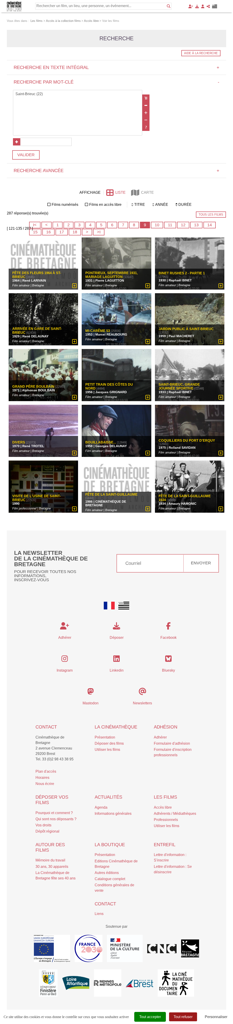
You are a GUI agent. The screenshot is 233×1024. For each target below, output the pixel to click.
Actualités (108, 797)
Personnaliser (216, 1017)
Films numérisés (65, 204)
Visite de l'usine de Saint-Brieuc (36, 498)
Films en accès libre (105, 204)
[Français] (109, 605)
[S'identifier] (202, 6)
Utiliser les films (107, 749)
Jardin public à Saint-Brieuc (186, 329)
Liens (99, 914)
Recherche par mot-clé (116, 81)
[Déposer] (197, 6)
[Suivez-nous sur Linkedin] (116, 660)
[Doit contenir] (145, 112)
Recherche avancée (116, 170)
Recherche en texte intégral (116, 67)
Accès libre (163, 807)
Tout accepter (150, 1017)
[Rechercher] (168, 6)
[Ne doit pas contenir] (145, 120)
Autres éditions (107, 873)
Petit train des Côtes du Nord (109, 386)
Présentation (105, 737)
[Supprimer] (145, 105)
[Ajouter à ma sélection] (74, 285)
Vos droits (43, 825)
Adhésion (165, 726)
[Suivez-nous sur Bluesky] (168, 660)
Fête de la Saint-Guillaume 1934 (185, 498)
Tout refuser (183, 1017)
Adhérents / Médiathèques (175, 813)
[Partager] (208, 6)
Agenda (101, 807)
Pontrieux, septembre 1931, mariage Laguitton (111, 275)
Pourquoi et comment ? (54, 813)
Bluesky (168, 670)
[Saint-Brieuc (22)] (77, 94)
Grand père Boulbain (33, 386)
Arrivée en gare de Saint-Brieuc (37, 330)
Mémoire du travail (50, 860)
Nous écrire (44, 784)
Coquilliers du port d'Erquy (187, 440)
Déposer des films (109, 743)
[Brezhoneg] (214, 6)
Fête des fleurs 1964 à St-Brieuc (36, 275)
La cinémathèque (116, 726)
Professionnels (166, 820)
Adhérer (160, 737)
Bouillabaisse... (100, 442)
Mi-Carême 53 (97, 331)
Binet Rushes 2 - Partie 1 (182, 273)
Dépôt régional (47, 831)
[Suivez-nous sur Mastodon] (90, 693)
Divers (18, 442)
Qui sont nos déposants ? (55, 819)
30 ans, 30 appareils (51, 867)
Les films (165, 797)
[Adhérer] (190, 6)
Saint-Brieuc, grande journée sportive (179, 386)
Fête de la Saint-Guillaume (111, 494)
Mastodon (91, 703)
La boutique (110, 844)
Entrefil (164, 844)
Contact (46, 726)
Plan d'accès (45, 771)
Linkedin (117, 670)
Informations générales (113, 813)
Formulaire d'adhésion (172, 743)
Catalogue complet (110, 879)
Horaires (42, 777)
